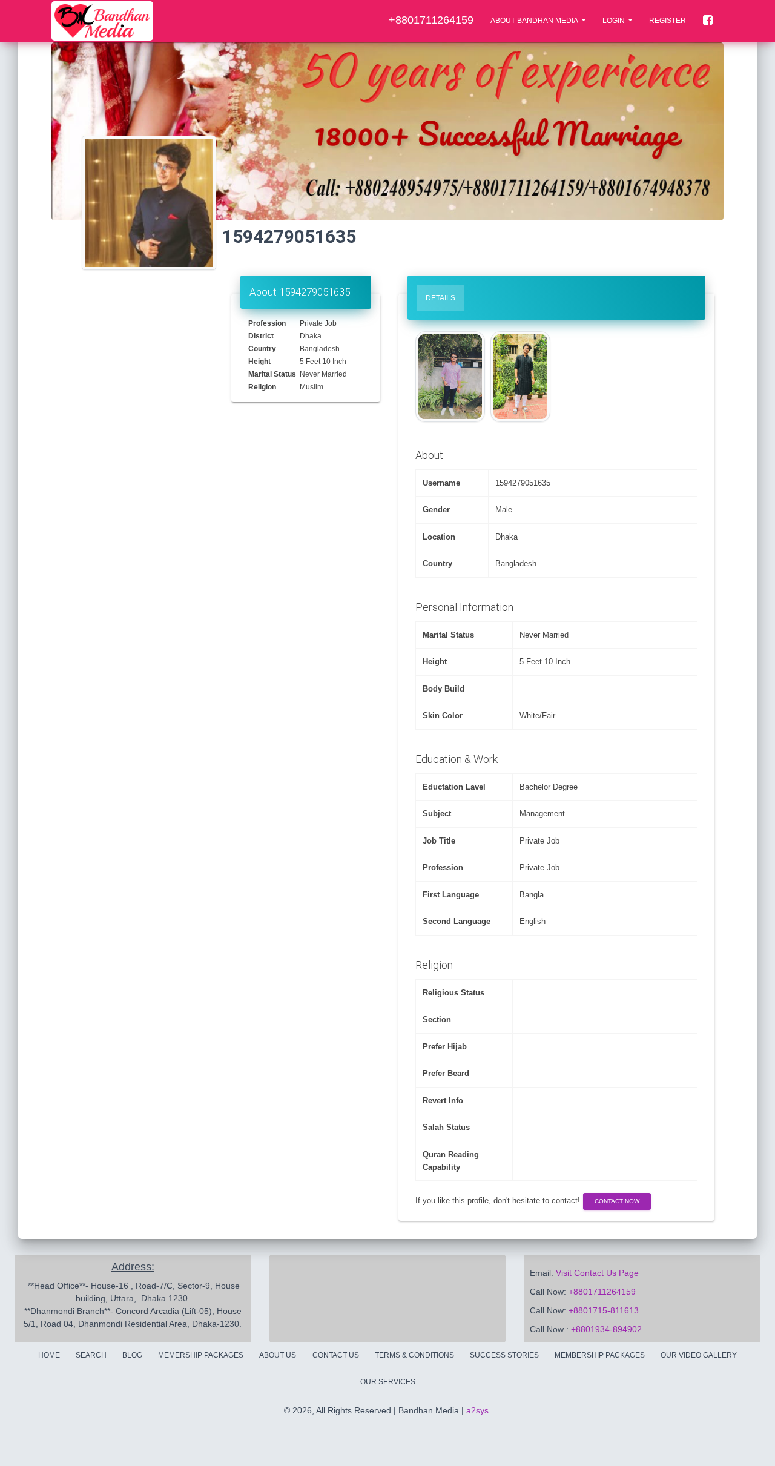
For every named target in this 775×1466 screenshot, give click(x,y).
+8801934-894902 (606, 1329)
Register (667, 20)
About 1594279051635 (299, 292)
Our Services (387, 1382)
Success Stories (504, 1355)
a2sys (477, 1410)
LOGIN (614, 20)
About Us (277, 1355)
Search (91, 1355)
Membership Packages (600, 1355)
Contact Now (617, 1201)
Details (440, 298)
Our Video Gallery (699, 1355)
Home (49, 1355)
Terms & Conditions (414, 1355)
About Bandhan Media (534, 20)
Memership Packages (200, 1355)
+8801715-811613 (604, 1310)
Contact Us (335, 1355)
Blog (132, 1355)
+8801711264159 (602, 1291)
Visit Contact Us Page (597, 1273)
